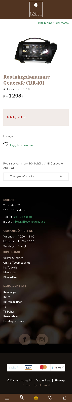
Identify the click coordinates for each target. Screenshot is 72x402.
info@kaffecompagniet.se (29, 221)
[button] (36, 10)
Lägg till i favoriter (21, 145)
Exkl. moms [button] (61, 23)
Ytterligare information (22, 176)
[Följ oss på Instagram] (44, 339)
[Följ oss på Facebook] (27, 339)
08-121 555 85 (23, 216)
